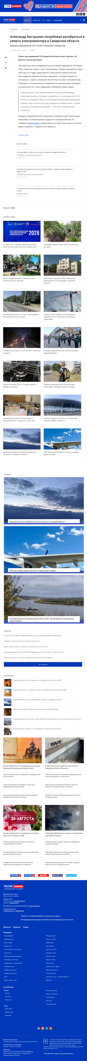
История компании (51, 990)
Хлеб (5, 976)
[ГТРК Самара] (13, 21)
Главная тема (8, 946)
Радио (48, 20)
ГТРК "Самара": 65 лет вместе (12, 949)
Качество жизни (50, 959)
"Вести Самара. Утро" (10, 980)
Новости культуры (51, 949)
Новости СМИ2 (9, 208)
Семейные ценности (10, 970)
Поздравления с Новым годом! (13, 963)
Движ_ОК (49, 980)
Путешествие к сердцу (52, 966)
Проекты (17, 927)
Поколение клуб (9, 966)
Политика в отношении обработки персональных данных (40, 916)
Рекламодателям (51, 1004)
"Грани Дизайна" (9, 935)
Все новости (43, 664)
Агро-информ (50, 946)
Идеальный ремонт (51, 970)
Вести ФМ (8, 1015)
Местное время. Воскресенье (12, 956)
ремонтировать (34, 123)
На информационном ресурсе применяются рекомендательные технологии (47, 919)
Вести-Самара (8, 942)
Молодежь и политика (11, 959)
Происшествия (23, 135)
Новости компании (51, 994)
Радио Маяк (8, 1008)
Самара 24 (8, 999)
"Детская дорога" (9, 939)
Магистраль (7, 953)
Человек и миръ (50, 956)
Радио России (9, 1012)
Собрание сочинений (10, 973)
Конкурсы (36, 20)
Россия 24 (8, 996)
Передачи (7, 932)
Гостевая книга (50, 997)
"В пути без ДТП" (51, 973)
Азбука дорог (50, 942)
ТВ (43, 20)
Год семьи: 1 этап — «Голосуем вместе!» (57, 976)
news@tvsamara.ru (19, 901)
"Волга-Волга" (50, 963)
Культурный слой (51, 953)
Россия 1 (7, 993)
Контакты (49, 1000)
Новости (27, 20)
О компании (57, 20)
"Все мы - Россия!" (51, 939)
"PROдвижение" (50, 935)
